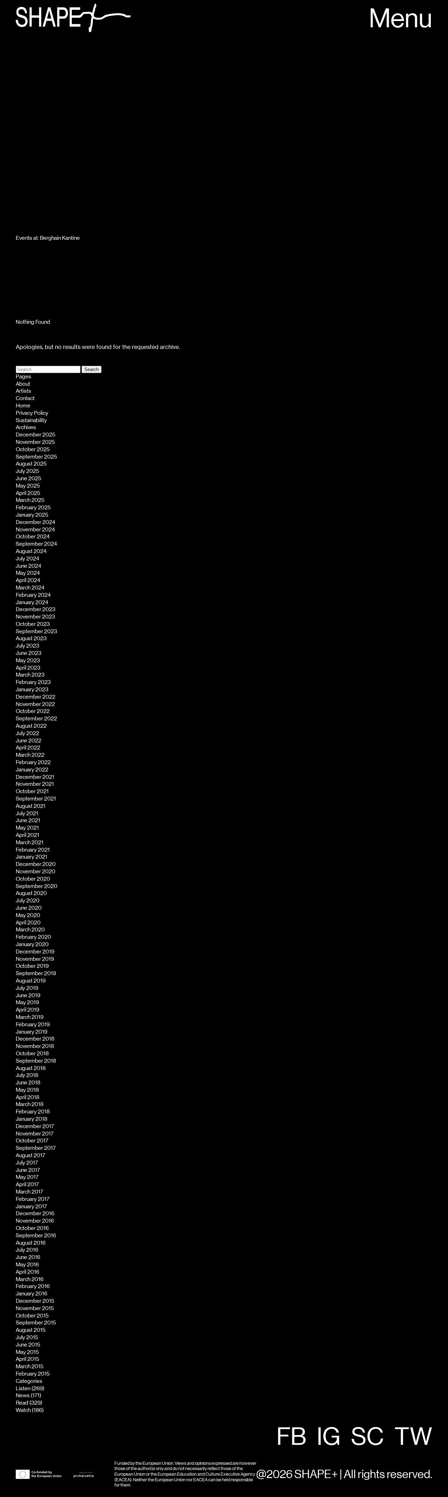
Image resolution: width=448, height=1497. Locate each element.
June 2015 (28, 1345)
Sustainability (31, 420)
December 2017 (35, 1126)
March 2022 (30, 755)
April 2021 (27, 835)
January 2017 (31, 1206)
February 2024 (33, 595)
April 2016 (27, 1272)
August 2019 (31, 981)
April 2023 (28, 668)
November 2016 (35, 1221)
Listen (23, 1388)
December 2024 (35, 522)
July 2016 (27, 1250)
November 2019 (35, 959)
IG (329, 1437)
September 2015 (36, 1322)
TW (413, 1437)
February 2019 (33, 1024)
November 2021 (35, 784)
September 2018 (36, 1061)
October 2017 (32, 1140)
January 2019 (31, 1032)
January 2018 (31, 1119)
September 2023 (36, 631)
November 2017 (35, 1133)
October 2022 (33, 711)
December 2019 (35, 951)
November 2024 (35, 529)
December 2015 (35, 1301)
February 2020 (33, 937)
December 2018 (35, 1039)
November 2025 (35, 442)
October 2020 (33, 879)
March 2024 (30, 587)
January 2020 (32, 944)
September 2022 (36, 718)
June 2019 (28, 995)
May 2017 (27, 1177)
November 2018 (35, 1046)
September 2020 (36, 886)
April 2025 (28, 493)
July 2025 (27, 471)
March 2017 (29, 1192)
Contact (25, 398)
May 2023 (28, 660)
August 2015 (31, 1330)
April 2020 (28, 922)
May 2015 (27, 1352)
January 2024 (32, 602)
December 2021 (35, 777)
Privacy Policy (32, 413)
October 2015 (32, 1315)
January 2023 (32, 689)
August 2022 (31, 726)
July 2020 (28, 900)
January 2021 (31, 857)
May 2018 (27, 1090)
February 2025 (33, 507)
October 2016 (32, 1228)
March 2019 (29, 1017)
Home (23, 405)
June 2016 (28, 1257)
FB (291, 1437)
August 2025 (31, 464)
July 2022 (27, 733)
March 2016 (29, 1279)
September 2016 (36, 1235)
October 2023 (33, 624)
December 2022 (35, 697)
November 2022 (35, 704)
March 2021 (29, 842)
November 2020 (35, 871)
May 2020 (28, 915)
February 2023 (33, 682)
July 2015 (27, 1337)
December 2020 (36, 864)
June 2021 (28, 820)
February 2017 (32, 1199)
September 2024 (36, 544)
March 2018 (29, 1104)
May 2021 (27, 828)
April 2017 (27, 1184)
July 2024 (27, 558)
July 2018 (27, 1075)
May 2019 (27, 1002)
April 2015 (27, 1359)
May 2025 (28, 486)
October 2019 (32, 966)
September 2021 (36, 799)
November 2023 (35, 617)
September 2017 (36, 1148)
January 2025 (32, 515)
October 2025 (33, 449)
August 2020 (31, 893)
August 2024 (31, 551)
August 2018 (31, 1068)
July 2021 (27, 813)
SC (367, 1437)
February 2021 (33, 850)
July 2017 (27, 1163)
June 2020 (29, 908)
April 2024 (28, 580)
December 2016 (35, 1213)
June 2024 (28, 566)
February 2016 (33, 1286)
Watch (23, 1410)
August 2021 (31, 806)
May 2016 (27, 1264)
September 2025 (36, 457)
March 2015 (29, 1366)
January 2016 (31, 1293)
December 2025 (35, 435)
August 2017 (30, 1155)
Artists (23, 391)
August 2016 (31, 1243)
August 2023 (31, 638)
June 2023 (28, 653)
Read (22, 1403)
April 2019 (27, 1010)
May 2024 (28, 573)
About (23, 384)
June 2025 (28, 478)
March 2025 (30, 500)
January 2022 (32, 769)
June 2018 (28, 1082)
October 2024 (33, 536)
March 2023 (30, 675)
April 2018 (27, 1097)
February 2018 (33, 1111)
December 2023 (35, 609)
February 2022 (33, 762)
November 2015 (35, 1308)
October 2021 (32, 791)
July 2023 (27, 646)
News (23, 1395)
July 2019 (27, 988)
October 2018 (32, 1053)
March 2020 (30, 929)
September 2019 (36, 973)
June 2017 (28, 1170)
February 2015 (33, 1374)
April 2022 (28, 747)
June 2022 (28, 740)
